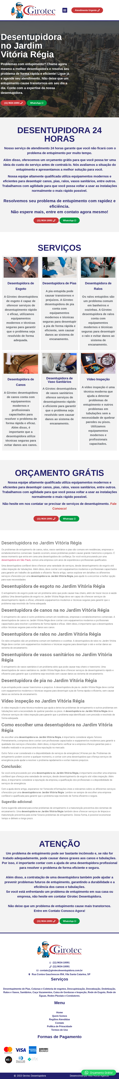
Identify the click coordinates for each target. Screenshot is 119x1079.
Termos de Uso (59, 1030)
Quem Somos (59, 1016)
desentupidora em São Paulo (16, 560)
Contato (59, 1023)
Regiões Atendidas (59, 1019)
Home (59, 1012)
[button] (64, 10)
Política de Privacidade (59, 1026)
